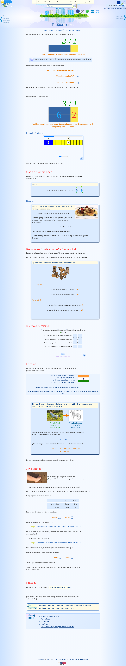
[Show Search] (123, 4)
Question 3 (60, 606)
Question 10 (69, 608)
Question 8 (51, 608)
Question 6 (87, 606)
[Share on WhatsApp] (87, 11)
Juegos (85, 2)
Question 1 (42, 606)
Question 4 (69, 606)
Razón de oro (46, 624)
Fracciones (45, 621)
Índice (49, 659)
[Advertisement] (63, 644)
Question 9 (60, 608)
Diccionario (78, 2)
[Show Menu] (119, 4)
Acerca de (55, 659)
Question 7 (42, 608)
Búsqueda (41, 659)
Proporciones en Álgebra (50, 616)
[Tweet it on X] (82, 11)
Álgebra (39, 2)
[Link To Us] (97, 11)
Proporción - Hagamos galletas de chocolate (57, 627)
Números (65, 2)
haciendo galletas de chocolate (60, 587)
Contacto (63, 659)
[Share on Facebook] (77, 11)
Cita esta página (73, 659)
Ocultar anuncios (109, 8)
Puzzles (91, 2)
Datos (45, 2)
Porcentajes (45, 619)
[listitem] (34, 2)
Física (71, 2)
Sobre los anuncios (120, 8)
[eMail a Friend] (92, 11)
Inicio (34, 2)
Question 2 (51, 606)
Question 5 (78, 606)
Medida (59, 2)
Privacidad (84, 659)
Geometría (52, 2)
